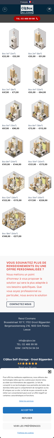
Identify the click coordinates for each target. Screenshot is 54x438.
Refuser (27, 418)
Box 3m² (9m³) (9, 89)
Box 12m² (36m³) (10, 197)
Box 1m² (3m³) (9, 53)
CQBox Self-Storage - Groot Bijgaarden (27, 359)
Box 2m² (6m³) (35, 53)
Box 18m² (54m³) (10, 233)
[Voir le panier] (49, 9)
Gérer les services (26, 401)
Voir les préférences (27, 426)
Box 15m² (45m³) (36, 197)
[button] (49, 371)
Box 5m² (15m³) (9, 125)
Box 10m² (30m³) (36, 161)
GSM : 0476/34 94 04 (27, 348)
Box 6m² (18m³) (35, 125)
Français (24, 2)
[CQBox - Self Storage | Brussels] (27, 9)
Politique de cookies (25, 433)
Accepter (27, 410)
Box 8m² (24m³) (9, 161)
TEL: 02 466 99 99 (27, 344)
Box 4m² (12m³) (35, 89)
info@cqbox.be (27, 340)
